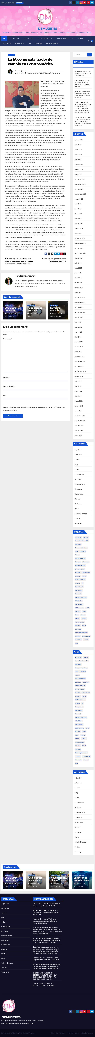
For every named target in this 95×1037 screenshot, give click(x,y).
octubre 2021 (79, 425)
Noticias (84, 618)
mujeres (83, 615)
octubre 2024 (79, 248)
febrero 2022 (79, 406)
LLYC (87, 608)
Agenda (80, 39)
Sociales (19, 43)
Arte (87, 541)
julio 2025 (78, 204)
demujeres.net (22, 71)
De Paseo (78, 479)
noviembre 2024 (80, 243)
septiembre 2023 (80, 312)
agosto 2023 (79, 317)
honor (84, 576)
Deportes (78, 562)
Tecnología (29, 39)
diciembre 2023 (80, 297)
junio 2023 (78, 327)
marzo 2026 (79, 164)
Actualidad (14, 39)
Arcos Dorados (79, 541)
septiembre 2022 (80, 371)
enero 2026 (78, 174)
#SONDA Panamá (45, 73)
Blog (76, 464)
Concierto (83, 551)
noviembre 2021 (80, 421)
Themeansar (32, 1033)
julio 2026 (78, 145)
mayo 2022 (78, 391)
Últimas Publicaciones (87, 1033)
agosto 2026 (79, 140)
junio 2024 (78, 268)
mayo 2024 (78, 273)
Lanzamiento (79, 604)
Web (4, 395)
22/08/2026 (9, 883)
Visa (76, 643)
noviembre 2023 (80, 302)
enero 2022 (78, 411)
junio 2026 (78, 150)
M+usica (77, 611)
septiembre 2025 (80, 194)
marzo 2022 (79, 401)
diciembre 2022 (80, 357)
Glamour (7, 43)
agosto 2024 (79, 258)
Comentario (7, 339)
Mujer (77, 615)
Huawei (77, 583)
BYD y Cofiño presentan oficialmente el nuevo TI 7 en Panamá (83, 73)
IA (82, 583)
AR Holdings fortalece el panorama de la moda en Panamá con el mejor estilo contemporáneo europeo (46, 966)
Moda (84, 611)
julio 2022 (78, 381)
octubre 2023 (79, 307)
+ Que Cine (78, 449)
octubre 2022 (79, 366)
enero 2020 (78, 435)
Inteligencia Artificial (81, 597)
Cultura (38, 43)
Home (52, 1033)
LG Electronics (79, 608)
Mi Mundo (78, 504)
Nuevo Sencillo (79, 622)
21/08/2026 (33, 883)
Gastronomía (79, 494)
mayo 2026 (78, 154)
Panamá (77, 625)
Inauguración (79, 586)
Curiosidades (79, 474)
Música (77, 509)
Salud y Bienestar (81, 514)
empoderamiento (80, 565)
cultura (77, 555)
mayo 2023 (78, 332)
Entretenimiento (45, 39)
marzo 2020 (79, 430)
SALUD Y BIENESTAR (65, 39)
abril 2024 (78, 278)
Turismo (86, 639)
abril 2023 (78, 337)
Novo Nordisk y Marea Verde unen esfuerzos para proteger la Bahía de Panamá (45, 921)
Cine (76, 551)
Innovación (78, 594)
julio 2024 (78, 263)
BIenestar (78, 544)
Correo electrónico (9, 386)
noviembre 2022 (80, 361)
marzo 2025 (79, 223)
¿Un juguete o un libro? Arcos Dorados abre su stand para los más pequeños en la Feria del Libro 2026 (83, 122)
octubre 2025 (79, 189)
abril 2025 (78, 219)
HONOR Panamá (80, 579)
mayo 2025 (78, 214)
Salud (84, 625)
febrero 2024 (79, 288)
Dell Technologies (80, 558)
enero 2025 (78, 233)
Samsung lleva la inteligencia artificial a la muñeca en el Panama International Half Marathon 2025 (19, 261)
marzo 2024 (79, 283)
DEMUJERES (47, 29)
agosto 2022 (79, 376)
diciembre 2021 (80, 416)
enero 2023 (78, 352)
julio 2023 (78, 322)
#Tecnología (56, 73)
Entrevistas (78, 489)
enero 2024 (78, 292)
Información (78, 590)
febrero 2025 (79, 228)
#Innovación (34, 73)
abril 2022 (78, 396)
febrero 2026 (79, 169)
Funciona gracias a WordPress (9, 1033)
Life (29, 43)
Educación (86, 562)
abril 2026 (78, 159)
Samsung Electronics (81, 632)
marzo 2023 (79, 342)
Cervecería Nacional (81, 548)
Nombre (6, 377)
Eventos (77, 572)
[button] (88, 41)
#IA (28, 73)
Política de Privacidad (73, 1033)
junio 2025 (78, 209)
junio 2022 (78, 386)
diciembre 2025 (80, 179)
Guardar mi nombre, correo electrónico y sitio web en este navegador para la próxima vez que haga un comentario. (34, 409)
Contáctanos (52, 43)
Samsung (78, 629)
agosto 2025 (79, 199)
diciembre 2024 (80, 238)
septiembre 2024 (80, 253)
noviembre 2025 (80, 184)
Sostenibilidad (86, 636)
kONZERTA (78, 601)
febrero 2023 (79, 347)
